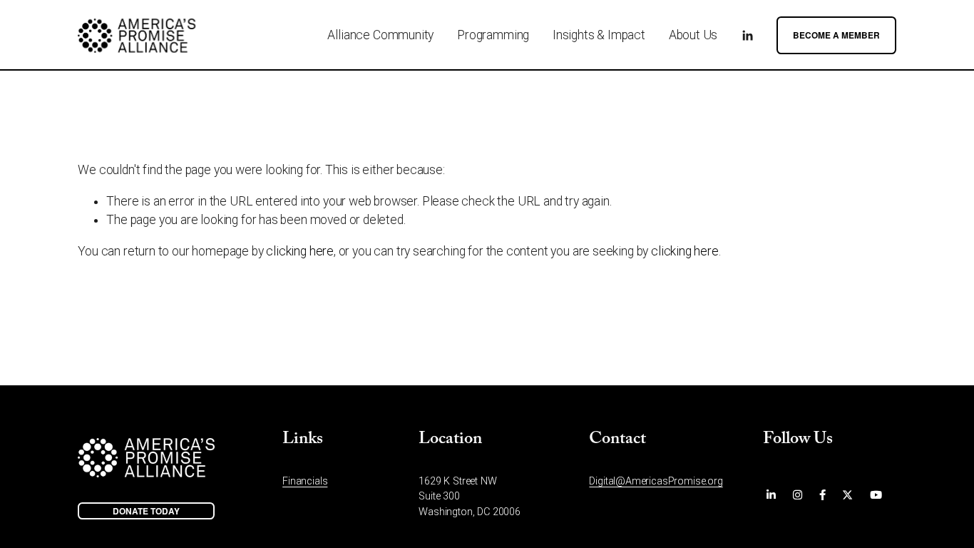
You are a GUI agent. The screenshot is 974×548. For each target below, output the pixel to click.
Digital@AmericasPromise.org (655, 481)
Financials (304, 481)
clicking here (300, 251)
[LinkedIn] (747, 36)
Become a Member (836, 35)
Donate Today (146, 511)
